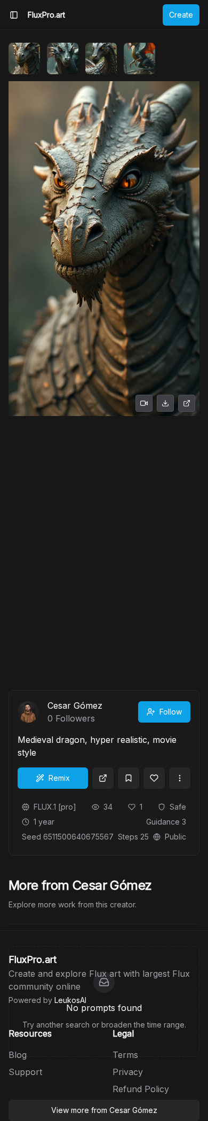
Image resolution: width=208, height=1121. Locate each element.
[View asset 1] (24, 58)
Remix (59, 777)
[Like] (154, 778)
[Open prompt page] (103, 778)
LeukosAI (70, 1000)
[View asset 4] (139, 58)
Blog (18, 1054)
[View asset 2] (62, 58)
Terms (125, 1054)
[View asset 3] (101, 58)
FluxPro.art (46, 14)
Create (181, 14)
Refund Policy (141, 1089)
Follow (170, 711)
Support (25, 1072)
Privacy (128, 1072)
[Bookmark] (128, 778)
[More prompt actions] (179, 778)
